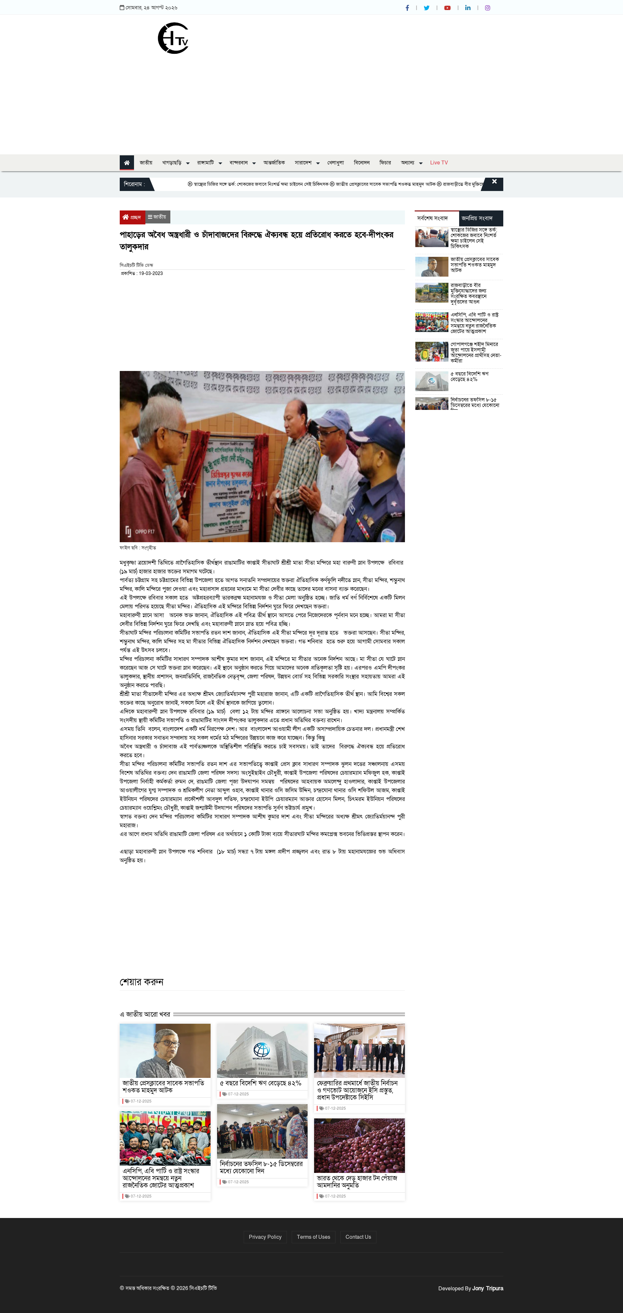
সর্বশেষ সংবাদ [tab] (432, 218)
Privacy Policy (265, 1237)
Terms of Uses (313, 1237)
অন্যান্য (408, 162)
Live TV (439, 162)
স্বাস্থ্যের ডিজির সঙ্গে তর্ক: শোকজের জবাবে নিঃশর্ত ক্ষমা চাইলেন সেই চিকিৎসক (228, 184)
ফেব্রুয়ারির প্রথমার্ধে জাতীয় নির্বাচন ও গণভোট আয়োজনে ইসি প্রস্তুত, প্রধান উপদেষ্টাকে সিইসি (357, 1090)
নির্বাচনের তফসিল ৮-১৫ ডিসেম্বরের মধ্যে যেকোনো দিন (261, 1168)
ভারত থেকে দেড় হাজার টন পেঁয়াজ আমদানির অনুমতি (357, 1182)
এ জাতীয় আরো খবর (145, 1014)
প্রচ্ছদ (135, 217)
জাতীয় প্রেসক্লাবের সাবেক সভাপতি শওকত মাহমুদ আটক (353, 184)
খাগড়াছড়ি (172, 162)
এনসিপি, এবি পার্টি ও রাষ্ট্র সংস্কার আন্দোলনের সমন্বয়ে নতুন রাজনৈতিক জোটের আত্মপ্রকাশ (161, 1178)
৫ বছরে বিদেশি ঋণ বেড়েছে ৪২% (260, 1083)
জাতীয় (146, 162)
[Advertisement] (311, 102)
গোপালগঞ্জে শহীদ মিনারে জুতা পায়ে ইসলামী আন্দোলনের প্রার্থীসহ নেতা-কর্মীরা (476, 352)
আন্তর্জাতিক (274, 162)
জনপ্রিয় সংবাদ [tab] (477, 218)
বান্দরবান (239, 162)
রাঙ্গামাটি (206, 162)
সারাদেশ (304, 162)
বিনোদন (362, 162)
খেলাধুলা (335, 162)
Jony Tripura (487, 1288)
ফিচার (385, 162)
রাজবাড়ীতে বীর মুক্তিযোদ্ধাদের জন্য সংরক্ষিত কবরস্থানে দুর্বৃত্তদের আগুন (472, 184)
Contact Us (358, 1237)
